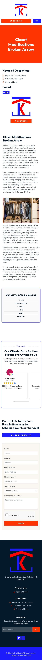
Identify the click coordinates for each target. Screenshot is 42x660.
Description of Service (12, 496)
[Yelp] (7, 92)
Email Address (9, 468)
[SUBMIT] (36, 629)
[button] (37, 21)
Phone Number (10, 477)
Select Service (9, 486)
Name (6, 449)
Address (7, 458)
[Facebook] (4, 92)
